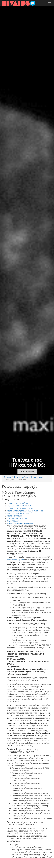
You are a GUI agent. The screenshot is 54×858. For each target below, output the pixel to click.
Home (8, 477)
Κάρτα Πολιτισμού (14, 516)
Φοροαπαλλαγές (13, 521)
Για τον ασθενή (21, 477)
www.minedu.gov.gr (15, 560)
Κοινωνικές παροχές (39, 477)
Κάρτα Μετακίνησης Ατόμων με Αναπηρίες (25, 511)
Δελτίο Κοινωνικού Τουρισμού (19, 513)
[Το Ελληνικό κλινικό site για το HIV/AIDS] (18, 3)
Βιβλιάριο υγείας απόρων (17, 503)
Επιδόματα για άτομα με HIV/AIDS (21, 508)
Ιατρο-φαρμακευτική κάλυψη (19, 506)
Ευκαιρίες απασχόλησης (17, 518)
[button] (27, 471)
